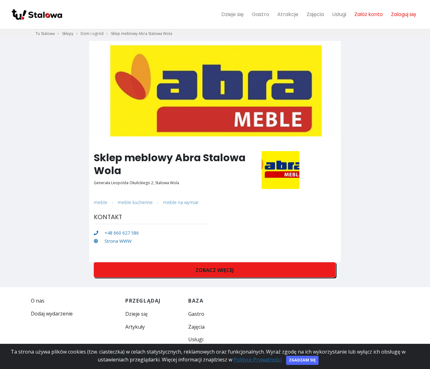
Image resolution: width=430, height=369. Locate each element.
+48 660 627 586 (121, 233)
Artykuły (135, 326)
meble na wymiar (181, 202)
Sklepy (67, 33)
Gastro (260, 14)
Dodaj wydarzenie (52, 313)
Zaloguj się (403, 14)
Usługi (339, 14)
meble (100, 202)
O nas (37, 300)
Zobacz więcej (214, 270)
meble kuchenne (135, 202)
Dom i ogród (92, 33)
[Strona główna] (36, 14)
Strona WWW (117, 241)
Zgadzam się (302, 360)
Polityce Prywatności (258, 359)
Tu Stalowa (45, 33)
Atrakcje (287, 14)
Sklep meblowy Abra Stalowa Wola (141, 33)
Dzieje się (232, 14)
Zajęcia (315, 14)
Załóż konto (368, 14)
